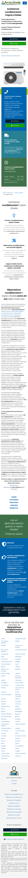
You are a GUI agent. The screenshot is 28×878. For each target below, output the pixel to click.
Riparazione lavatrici (14, 815)
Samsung (14, 505)
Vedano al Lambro (20, 753)
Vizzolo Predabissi (6, 694)
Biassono (17, 714)
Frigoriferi (20, 311)
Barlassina (18, 709)
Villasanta (18, 756)
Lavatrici (7, 311)
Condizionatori (5, 313)
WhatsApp (15, 43)
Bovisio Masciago (6, 716)
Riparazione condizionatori (14, 797)
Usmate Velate (5, 753)
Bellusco (3, 711)
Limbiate (17, 738)
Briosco (17, 716)
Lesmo (3, 738)
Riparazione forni (14, 803)
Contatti (14, 783)
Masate (3, 701)
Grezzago (18, 701)
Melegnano (18, 656)
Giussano (4, 736)
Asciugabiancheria (6, 315)
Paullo (17, 664)
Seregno (3, 748)
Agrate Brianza (5, 706)
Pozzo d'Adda (19, 683)
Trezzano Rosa (19, 685)
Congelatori (16, 315)
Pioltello (17, 641)
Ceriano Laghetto (20, 724)
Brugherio (4, 719)
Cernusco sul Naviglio (19, 646)
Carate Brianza (5, 721)
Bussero (3, 676)
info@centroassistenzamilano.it (15, 839)
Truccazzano (5, 685)
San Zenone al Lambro (19, 688)
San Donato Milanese (4, 650)
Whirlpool (14, 508)
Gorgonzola (4, 654)
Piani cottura (17, 313)
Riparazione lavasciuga (14, 809)
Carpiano (4, 692)
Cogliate (17, 728)
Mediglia (17, 661)
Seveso (17, 748)
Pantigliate (4, 683)
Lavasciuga (4, 317)
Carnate (17, 721)
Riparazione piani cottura (14, 818)
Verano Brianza (5, 756)
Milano (3, 638)
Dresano (3, 704)
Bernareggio (18, 711)
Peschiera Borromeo (21, 650)
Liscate (17, 692)
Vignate (17, 666)
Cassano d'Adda (20, 654)
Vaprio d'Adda (18, 193)
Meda (2, 743)
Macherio (18, 741)
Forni (11, 313)
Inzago (3, 666)
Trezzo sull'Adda (5, 664)
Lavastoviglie (14, 311)
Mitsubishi (14, 500)
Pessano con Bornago (5, 670)
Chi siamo (14, 781)
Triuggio (17, 751)
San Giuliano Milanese (4, 642)
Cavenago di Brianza (5, 725)
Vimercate (4, 758)
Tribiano (17, 699)
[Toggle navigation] (25, 3)
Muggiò (3, 746)
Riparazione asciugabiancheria (14, 794)
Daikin (14, 497)
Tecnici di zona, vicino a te (10, 56)
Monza (17, 743)
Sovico (3, 751)
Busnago (17, 719)
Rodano (3, 688)
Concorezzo (4, 731)
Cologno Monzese (20, 638)
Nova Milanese (19, 746)
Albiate (17, 706)
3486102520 (15, 39)
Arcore (3, 709)
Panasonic (14, 503)
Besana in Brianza (6, 714)
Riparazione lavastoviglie (14, 812)
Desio (16, 733)
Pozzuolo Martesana (18, 677)
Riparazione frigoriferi (14, 806)
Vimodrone (4, 659)
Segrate (3, 645)
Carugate (18, 659)
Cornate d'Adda (20, 731)
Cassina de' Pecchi (6, 661)
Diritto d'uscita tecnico (10, 182)
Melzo (2, 656)
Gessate (17, 673)
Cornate (3, 733)
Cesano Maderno (6, 728)
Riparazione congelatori (14, 800)
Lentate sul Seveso (20, 736)
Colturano (18, 704)
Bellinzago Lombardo (18, 695)
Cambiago (18, 680)
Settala (3, 680)
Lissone (3, 741)
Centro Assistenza (7, 193)
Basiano (3, 699)
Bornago (17, 669)
